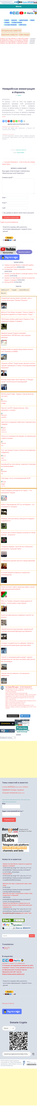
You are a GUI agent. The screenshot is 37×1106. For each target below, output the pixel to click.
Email (4, 203)
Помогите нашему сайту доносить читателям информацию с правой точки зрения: (17, 229)
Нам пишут (24, 34)
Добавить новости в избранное (13, 963)
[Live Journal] (24, 121)
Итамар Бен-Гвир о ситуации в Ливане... (14, 40)
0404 (3, 117)
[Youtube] (21, 14)
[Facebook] (3, 121)
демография (24, 20)
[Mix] (14, 121)
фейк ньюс (22, 25)
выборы (14, 20)
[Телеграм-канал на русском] (17, 14)
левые (32, 20)
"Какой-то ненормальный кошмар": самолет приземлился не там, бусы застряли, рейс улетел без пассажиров (18, 659)
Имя (4, 198)
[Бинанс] (7, 725)
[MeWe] (11, 121)
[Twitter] (6, 121)
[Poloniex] (22, 732)
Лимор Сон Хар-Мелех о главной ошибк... (14, 38)
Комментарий (7, 177)
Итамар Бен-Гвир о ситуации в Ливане (18, 269)
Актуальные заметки (11, 30)
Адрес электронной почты (12, 811)
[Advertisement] (18, 63)
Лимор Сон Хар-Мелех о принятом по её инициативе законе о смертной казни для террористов (17, 901)
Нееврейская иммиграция (8, 134)
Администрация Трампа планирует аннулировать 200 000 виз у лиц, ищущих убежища (16, 335)
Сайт (4, 208)
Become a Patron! (8, 1003)
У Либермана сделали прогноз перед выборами (18, 561)
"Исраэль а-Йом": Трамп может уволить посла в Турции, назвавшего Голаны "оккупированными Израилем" (18, 365)
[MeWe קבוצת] (30, 14)
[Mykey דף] (35, 14)
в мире (7, 20)
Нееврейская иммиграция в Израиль (10, 126)
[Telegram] (22, 121)
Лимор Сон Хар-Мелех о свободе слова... (14, 41)
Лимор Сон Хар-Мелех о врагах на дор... (14, 43)
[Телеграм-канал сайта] (14, 14)
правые (7, 22)
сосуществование (11, 25)
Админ (19, 95)
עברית (6, 949)
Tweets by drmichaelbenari (9, 222)
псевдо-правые (17, 22)
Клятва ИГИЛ (9, 282)
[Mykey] (22, 961)
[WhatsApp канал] (25, 14)
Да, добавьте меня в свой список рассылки (18, 213)
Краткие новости (10, 34)
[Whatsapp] (16, 121)
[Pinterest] (9, 121)
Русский (7, 948)
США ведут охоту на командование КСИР (16, 478)
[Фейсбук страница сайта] (11, 14)
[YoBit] (7, 732)
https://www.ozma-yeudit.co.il (13, 974)
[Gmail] (19, 121)
